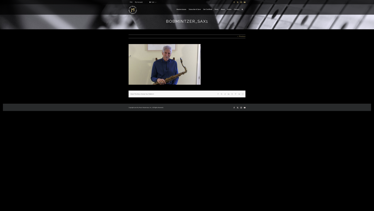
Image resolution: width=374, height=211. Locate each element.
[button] (242, 9)
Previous (242, 36)
